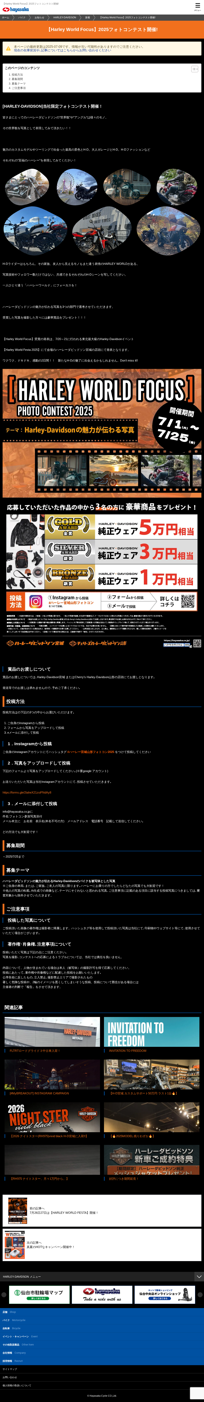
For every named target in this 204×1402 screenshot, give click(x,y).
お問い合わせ (10, 1377)
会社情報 (14, 1352)
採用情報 (13, 1360)
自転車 (11, 1328)
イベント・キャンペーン (20, 1336)
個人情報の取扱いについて (17, 1385)
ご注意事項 (19, 88)
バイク (22, 17)
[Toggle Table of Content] (192, 69)
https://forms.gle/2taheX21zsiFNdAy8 (27, 792)
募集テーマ (19, 83)
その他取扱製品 (18, 1344)
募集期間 (17, 79)
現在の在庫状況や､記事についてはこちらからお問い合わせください (62, 50)
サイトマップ (10, 1369)
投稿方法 (17, 74)
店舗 (9, 1311)
